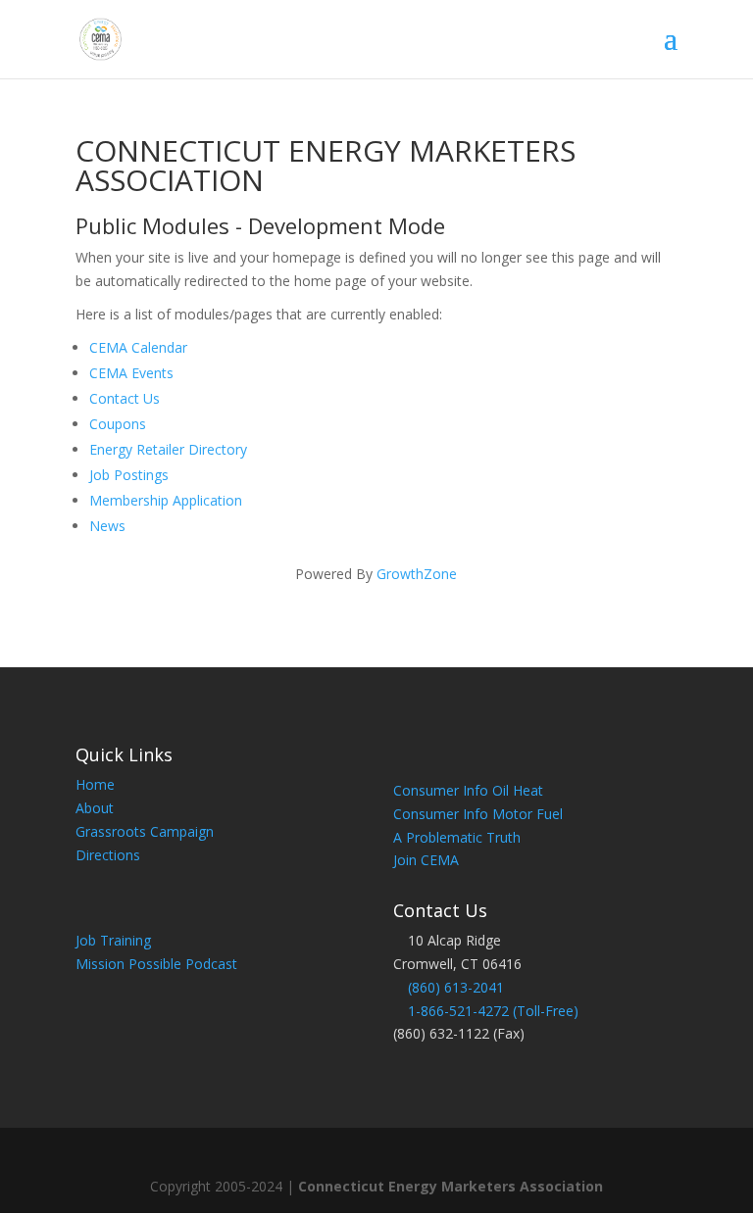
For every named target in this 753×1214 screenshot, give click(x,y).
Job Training (113, 940)
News (107, 525)
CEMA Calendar (138, 347)
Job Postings (129, 474)
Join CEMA (426, 859)
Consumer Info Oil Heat (468, 790)
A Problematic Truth (457, 837)
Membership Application (165, 500)
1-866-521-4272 (458, 1010)
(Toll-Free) (543, 1010)
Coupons (117, 423)
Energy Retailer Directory (168, 449)
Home (95, 784)
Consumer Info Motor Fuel (478, 813)
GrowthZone (416, 573)
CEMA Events (131, 373)
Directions (107, 855)
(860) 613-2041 (456, 987)
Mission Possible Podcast (156, 963)
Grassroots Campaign (144, 831)
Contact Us (124, 398)
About (94, 808)
